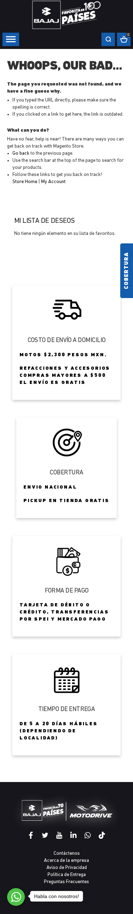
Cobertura (126, 270)
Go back (20, 153)
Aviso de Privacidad (66, 867)
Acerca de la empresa (66, 860)
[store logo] (66, 14)
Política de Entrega (67, 874)
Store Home (24, 182)
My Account (53, 182)
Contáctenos (67, 853)
